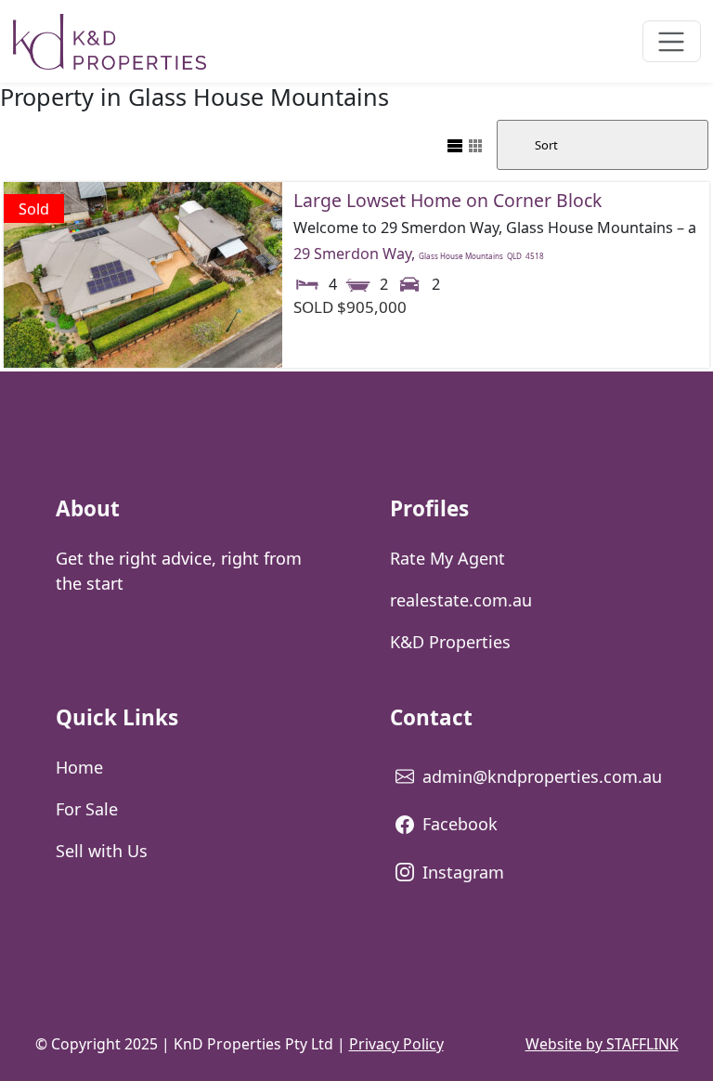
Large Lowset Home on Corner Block (447, 200)
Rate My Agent (447, 558)
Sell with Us (102, 851)
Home (79, 767)
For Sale (87, 809)
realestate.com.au (461, 600)
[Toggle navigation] (671, 41)
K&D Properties (450, 642)
